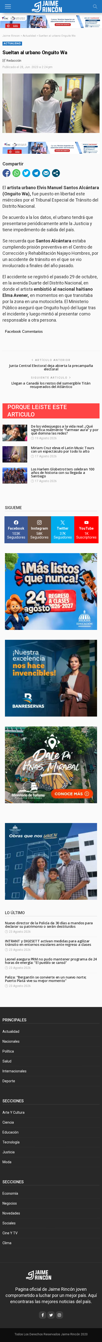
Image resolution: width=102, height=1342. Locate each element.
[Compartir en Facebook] (6, 173)
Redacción (13, 60)
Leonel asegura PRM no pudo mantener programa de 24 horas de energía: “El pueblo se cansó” (51, 961)
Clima (6, 1243)
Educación (10, 1132)
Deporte (8, 1081)
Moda (6, 1162)
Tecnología (11, 1142)
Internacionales (14, 1071)
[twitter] (51, 1315)
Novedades (11, 1213)
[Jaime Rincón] (51, 6)
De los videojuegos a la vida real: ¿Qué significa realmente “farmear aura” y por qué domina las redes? (64, 430)
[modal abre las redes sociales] (56, 173)
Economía (10, 1193)
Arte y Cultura (13, 1112)
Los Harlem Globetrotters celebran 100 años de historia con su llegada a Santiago (62, 472)
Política (8, 1051)
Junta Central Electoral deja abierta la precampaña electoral (51, 367)
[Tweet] (26, 173)
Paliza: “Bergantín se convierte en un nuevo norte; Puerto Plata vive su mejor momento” (45, 979)
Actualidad (12, 43)
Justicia (8, 1152)
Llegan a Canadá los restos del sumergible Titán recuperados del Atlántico (50, 385)
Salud (6, 1061)
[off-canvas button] (8, 6)
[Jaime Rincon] (42, 1274)
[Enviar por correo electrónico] (46, 173)
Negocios (9, 1203)
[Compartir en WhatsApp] (16, 173)
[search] (95, 6)
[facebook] (42, 1315)
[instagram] (59, 1315)
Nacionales (11, 1041)
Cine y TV (10, 1233)
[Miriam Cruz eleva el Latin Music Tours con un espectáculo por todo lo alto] (14, 454)
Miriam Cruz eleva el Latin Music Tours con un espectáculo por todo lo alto (62, 449)
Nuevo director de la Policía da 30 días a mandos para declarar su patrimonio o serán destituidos (49, 925)
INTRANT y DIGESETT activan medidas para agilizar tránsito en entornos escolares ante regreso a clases (48, 943)
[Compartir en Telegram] (36, 173)
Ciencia (8, 1122)
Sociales (9, 1223)
